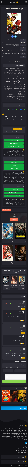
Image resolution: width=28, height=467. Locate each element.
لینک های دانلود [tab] (17, 129)
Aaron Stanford (6, 52)
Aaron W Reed (13, 52)
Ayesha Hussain (17, 54)
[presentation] (3, 114)
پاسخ (22, 308)
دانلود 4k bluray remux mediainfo (13, 196)
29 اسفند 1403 (22, 303)
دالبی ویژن (6, 83)
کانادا (14, 45)
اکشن (10, 39)
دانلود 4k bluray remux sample (14, 146)
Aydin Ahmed (12, 53)
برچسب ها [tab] (10, 129)
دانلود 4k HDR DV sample (14, 140)
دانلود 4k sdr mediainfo (13, 192)
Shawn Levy (4, 57)
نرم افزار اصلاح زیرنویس (21, 450)
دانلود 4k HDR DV (14, 162)
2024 (3, 42)
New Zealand (16, 44)
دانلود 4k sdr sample (14, 143)
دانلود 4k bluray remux (14, 168)
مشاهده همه (14, 219)
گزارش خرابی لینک (6, 209)
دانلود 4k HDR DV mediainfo (13, 189)
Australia (10, 44)
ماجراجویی (4, 39)
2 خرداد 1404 (22, 328)
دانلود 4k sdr (13, 165)
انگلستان (17, 45)
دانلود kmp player (22, 452)
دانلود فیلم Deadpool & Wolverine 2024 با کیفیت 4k (15, 9)
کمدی (7, 39)
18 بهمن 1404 (22, 351)
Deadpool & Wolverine (10, 68)
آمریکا (7, 44)
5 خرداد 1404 (21, 338)
